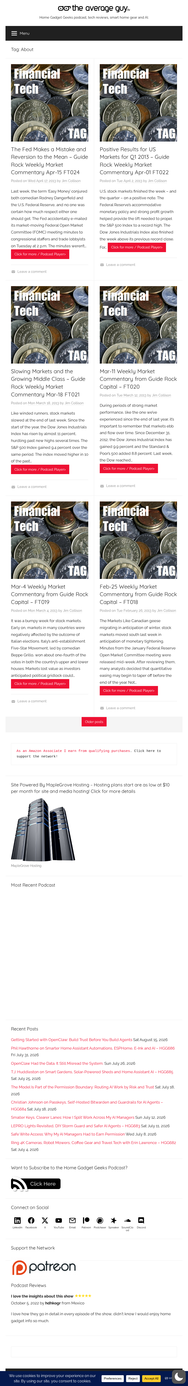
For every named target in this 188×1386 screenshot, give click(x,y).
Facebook (31, 1227)
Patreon (86, 1227)
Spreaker (113, 1227)
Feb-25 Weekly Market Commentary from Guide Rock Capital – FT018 (138, 594)
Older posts (94, 722)
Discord (141, 1227)
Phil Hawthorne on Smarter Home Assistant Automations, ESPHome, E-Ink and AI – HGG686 (93, 1048)
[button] (179, 1377)
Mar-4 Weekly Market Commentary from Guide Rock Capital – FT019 (49, 594)
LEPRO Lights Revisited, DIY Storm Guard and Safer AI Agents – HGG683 (75, 1126)
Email (72, 1227)
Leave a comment (32, 272)
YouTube (59, 1227)
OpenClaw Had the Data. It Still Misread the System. (57, 1063)
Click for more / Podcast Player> (40, 254)
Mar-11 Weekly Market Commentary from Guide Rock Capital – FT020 (138, 379)
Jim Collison (71, 181)
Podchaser (100, 1227)
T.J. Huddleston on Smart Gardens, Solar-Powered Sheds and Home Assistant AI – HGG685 (92, 1072)
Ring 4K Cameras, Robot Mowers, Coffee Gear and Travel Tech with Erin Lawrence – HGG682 (93, 1142)
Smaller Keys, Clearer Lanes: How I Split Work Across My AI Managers (72, 1117)
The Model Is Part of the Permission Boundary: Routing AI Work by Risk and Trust (82, 1087)
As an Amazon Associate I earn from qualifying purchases (73, 751)
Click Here (43, 1184)
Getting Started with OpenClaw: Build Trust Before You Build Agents (71, 1039)
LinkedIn (17, 1227)
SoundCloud (127, 1229)
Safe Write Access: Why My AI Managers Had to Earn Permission (68, 1134)
